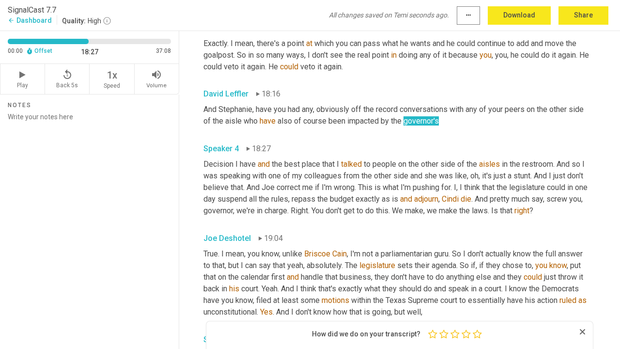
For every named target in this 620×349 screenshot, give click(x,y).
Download (519, 15)
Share (583, 15)
